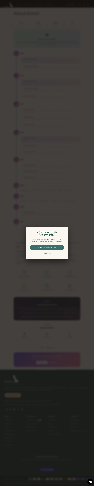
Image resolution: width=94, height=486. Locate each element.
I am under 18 (47, 253)
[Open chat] (90, 482)
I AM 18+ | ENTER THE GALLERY (47, 247)
